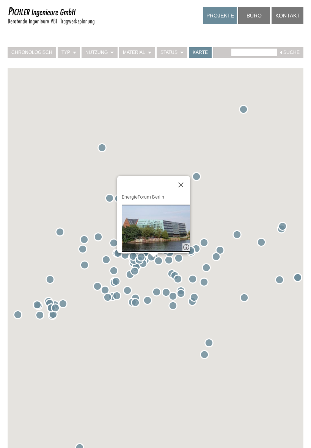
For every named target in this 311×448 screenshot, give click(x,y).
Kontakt (287, 16)
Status (168, 52)
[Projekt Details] (156, 228)
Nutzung (96, 52)
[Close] (181, 185)
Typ (65, 52)
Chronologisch (31, 52)
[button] (108, 261)
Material (134, 52)
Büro (254, 16)
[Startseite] (51, 23)
